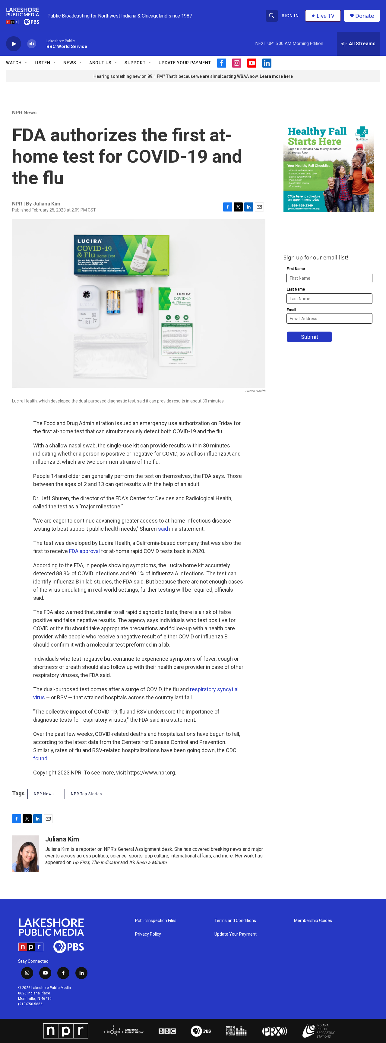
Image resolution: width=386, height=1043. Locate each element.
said (163, 529)
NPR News (24, 113)
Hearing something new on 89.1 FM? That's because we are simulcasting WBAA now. (176, 76)
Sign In (290, 15)
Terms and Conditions (235, 920)
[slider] (41, 43)
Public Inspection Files (155, 920)
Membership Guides (313, 920)
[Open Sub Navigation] (26, 62)
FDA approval (84, 551)
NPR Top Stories (86, 793)
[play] (13, 43)
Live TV (325, 15)
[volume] (32, 44)
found (40, 758)
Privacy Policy (148, 934)
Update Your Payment (185, 62)
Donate (364, 16)
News (69, 62)
